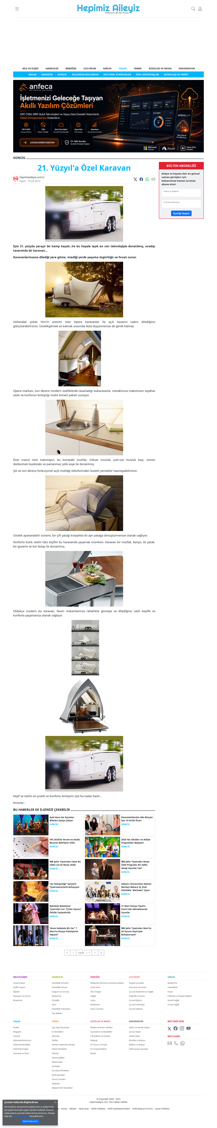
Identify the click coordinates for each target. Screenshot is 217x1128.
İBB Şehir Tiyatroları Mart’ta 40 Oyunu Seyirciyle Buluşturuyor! (136, 931)
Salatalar (56, 1083)
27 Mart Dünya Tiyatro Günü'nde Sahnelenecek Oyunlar (134, 909)
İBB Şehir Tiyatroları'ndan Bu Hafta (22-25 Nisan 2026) (65, 863)
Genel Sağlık (173, 1000)
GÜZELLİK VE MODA (160, 68)
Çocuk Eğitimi (135, 1000)
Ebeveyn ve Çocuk (21, 996)
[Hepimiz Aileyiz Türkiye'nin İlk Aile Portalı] (108, 8)
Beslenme (56, 996)
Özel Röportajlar (20, 1048)
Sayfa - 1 (83, 952)
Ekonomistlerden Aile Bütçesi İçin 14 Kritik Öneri (137, 819)
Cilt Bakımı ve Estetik (100, 1036)
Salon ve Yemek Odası (139, 1027)
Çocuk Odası (135, 1031)
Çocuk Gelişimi (136, 1008)
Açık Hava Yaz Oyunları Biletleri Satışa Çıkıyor (62, 819)
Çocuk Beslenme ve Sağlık (141, 991)
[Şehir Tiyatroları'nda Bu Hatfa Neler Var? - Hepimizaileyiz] (30, 869)
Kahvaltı (55, 1036)
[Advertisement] (108, 41)
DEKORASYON (187, 68)
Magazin (17, 1031)
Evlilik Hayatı (19, 987)
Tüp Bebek (57, 1013)
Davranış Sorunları (137, 987)
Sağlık (93, 996)
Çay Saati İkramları (60, 1027)
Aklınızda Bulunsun (22, 1040)
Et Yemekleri (57, 1031)
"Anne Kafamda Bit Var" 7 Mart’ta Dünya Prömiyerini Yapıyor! (64, 931)
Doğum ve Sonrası (60, 991)
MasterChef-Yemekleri (62, 1087)
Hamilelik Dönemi (60, 982)
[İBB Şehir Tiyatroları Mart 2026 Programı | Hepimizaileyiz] (102, 935)
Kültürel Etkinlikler (21, 1044)
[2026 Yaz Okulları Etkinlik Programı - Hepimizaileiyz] (102, 846)
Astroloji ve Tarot (21, 1053)
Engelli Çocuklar (136, 982)
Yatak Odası (134, 1036)
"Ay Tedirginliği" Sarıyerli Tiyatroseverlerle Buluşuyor (64, 885)
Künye (64, 1108)
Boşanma (17, 1000)
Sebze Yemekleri (59, 1048)
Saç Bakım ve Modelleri (101, 1031)
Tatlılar (55, 1040)
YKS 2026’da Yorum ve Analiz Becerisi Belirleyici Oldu (65, 841)
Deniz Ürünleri (58, 1079)
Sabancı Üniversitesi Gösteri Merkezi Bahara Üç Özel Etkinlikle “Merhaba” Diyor (136, 887)
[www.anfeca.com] (108, 115)
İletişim (73, 1108)
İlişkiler (16, 991)
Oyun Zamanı (96, 1008)
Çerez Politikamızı (20, 1116)
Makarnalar (57, 1061)
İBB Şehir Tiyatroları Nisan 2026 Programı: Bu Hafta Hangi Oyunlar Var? (135, 865)
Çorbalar (56, 1066)
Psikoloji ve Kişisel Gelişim (180, 996)
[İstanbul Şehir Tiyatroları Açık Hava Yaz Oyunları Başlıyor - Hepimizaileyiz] (30, 824)
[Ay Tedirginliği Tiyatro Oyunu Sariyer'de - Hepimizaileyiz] (30, 891)
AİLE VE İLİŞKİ (30, 68)
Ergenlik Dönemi (137, 996)
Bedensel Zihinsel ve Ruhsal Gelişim (107, 982)
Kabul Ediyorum (30, 1121)
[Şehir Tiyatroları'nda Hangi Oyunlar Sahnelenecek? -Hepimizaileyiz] (102, 913)
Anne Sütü (95, 987)
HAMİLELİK (52, 68)
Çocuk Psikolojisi (137, 1004)
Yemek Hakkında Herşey (63, 1044)
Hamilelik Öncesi (59, 987)
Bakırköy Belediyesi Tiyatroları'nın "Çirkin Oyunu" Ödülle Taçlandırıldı (66, 909)
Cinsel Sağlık (173, 1004)
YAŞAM (123, 68)
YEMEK (138, 68)
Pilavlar (55, 1053)
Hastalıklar (173, 987)
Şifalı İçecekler (58, 1074)
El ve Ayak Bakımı (98, 1048)
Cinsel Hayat (19, 982)
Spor (54, 1004)
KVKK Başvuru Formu (142, 1108)
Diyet (170, 991)
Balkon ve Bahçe (137, 1044)
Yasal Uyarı (84, 1108)
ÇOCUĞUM (89, 68)
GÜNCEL (54, 824)
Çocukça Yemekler (60, 1070)
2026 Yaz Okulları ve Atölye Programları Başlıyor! (135, 841)
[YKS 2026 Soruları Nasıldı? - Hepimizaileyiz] (30, 846)
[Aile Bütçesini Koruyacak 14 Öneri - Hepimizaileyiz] (102, 824)
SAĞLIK (107, 68)
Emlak (16, 1027)
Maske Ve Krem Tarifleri (101, 1027)
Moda (93, 1053)
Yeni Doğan (95, 991)
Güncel (16, 1036)
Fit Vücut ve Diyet (98, 1044)
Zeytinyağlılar (58, 1057)
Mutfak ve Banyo (137, 1040)
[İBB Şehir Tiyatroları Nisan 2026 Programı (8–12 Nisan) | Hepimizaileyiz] (102, 869)
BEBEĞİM (71, 68)
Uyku (92, 1000)
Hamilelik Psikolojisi (61, 1008)
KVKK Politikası (98, 1108)
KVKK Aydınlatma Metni (119, 1108)
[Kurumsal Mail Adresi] (170, 1043)
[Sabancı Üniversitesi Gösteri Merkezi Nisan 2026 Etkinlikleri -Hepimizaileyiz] (102, 891)
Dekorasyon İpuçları (138, 1048)
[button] (17, 9)
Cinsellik (55, 1000)
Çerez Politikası (162, 1108)
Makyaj (93, 1040)
